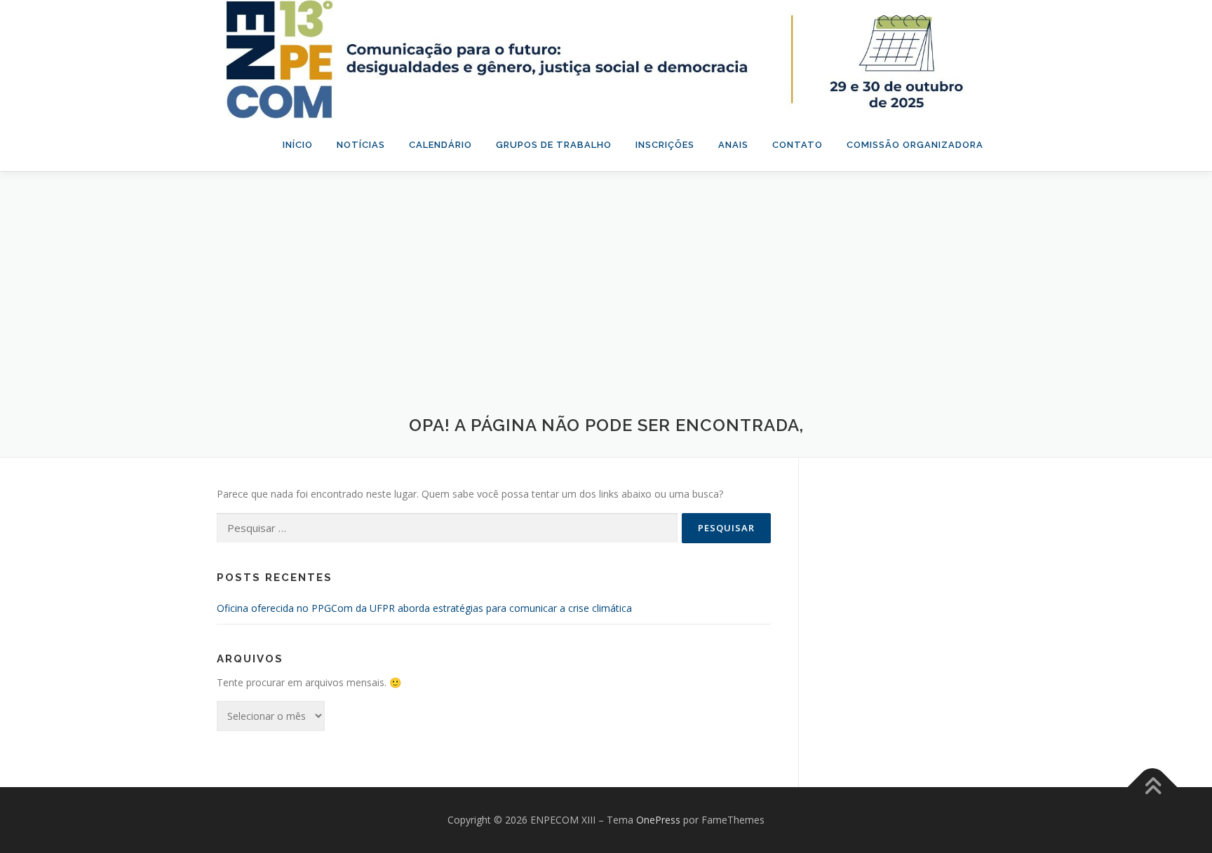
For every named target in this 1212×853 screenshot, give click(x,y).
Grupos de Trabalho (554, 144)
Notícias (361, 144)
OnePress (658, 819)
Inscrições (664, 144)
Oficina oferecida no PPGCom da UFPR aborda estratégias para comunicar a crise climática (424, 608)
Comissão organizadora (915, 144)
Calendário (440, 144)
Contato (797, 144)
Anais (733, 144)
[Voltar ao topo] (1153, 787)
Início (298, 144)
